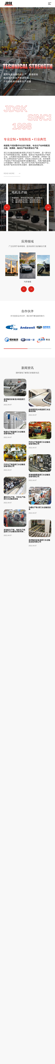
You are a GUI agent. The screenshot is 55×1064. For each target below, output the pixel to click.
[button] (7, 207)
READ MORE (9, 173)
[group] (27, 51)
